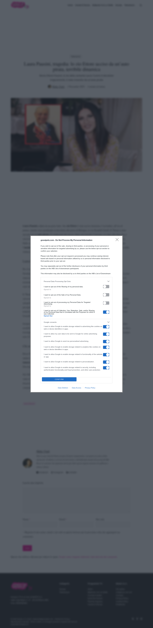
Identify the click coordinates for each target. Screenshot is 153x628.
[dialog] (76, 314)
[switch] (106, 286)
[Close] (118, 240)
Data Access (76, 388)
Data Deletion (63, 388)
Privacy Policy (90, 388)
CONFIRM (59, 379)
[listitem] (76, 281)
